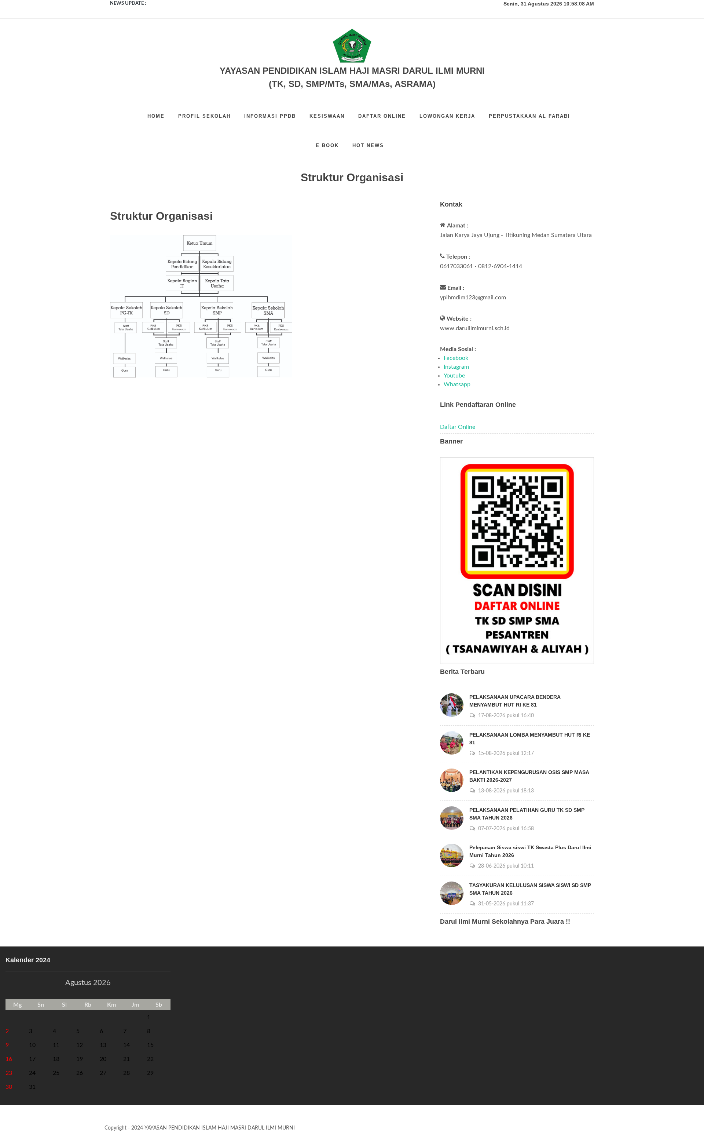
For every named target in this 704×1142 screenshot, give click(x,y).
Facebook (456, 358)
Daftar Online (382, 116)
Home (156, 116)
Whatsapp (457, 384)
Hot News (368, 145)
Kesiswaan (327, 116)
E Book (327, 145)
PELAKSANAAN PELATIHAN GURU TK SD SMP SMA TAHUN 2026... (222, 3)
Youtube (454, 376)
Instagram (456, 367)
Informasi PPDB (270, 116)
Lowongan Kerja (447, 116)
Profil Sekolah (204, 116)
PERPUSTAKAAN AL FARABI (529, 116)
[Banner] (517, 560)
